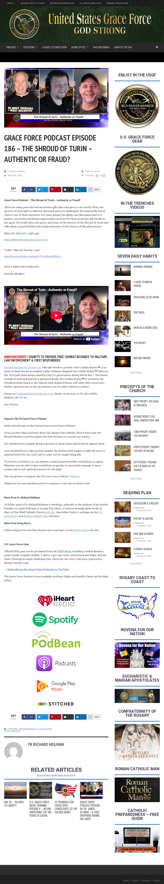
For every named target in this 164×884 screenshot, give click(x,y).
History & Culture (143, 518)
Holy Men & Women (143, 534)
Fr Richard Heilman (16, 171)
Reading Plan (139, 508)
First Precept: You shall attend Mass (146, 403)
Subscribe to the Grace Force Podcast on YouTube (38, 569)
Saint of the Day (123, 47)
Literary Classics (143, 549)
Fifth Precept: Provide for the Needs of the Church (145, 466)
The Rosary (140, 343)
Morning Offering (143, 267)
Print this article (92, 171)
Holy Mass (139, 312)
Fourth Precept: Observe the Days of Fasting (146, 449)
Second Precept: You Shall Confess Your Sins (146, 418)
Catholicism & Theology (146, 503)
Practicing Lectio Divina (146, 297)
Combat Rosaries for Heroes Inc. (22, 367)
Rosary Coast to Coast (33, 3)
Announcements (28, 729)
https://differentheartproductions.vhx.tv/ (26, 239)
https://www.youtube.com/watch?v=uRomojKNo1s (32, 256)
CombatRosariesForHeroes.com (34, 393)
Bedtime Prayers (142, 358)
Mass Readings (101, 47)
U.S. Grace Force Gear (90, 3)
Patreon (75, 476)
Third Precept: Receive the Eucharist (145, 434)
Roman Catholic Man (117, 3)
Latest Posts (45, 729)
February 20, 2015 (144, 556)
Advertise (146, 881)
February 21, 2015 (144, 541)
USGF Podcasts (12, 731)
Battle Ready (81, 530)
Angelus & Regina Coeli (145, 328)
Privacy (157, 881)
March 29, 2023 (15, 175)
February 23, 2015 (144, 510)
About (135, 881)
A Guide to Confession (54, 47)
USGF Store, (65, 551)
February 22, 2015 (144, 526)
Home (126, 881)
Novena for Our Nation (62, 3)
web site (50, 512)
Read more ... (137, 372)
